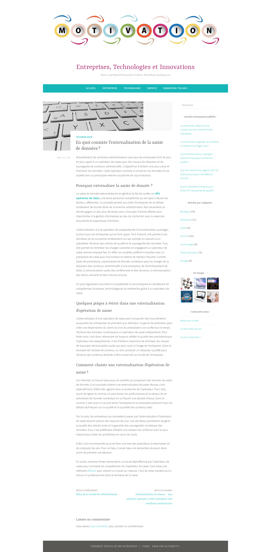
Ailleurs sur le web (189, 320)
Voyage (184, 260)
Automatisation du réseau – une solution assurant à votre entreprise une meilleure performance (149, 497)
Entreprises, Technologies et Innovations (135, 67)
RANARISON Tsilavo (175, 88)
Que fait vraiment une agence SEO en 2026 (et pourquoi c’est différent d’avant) (199, 174)
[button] (186, 284)
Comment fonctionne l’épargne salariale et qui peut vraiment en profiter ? (196, 158)
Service (152, 88)
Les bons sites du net (190, 328)
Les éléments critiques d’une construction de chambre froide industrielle (196, 129)
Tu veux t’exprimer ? (190, 337)
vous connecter (99, 526)
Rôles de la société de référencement (96, 492)
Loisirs (183, 227)
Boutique (185, 211)
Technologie (132, 88)
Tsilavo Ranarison (189, 252)
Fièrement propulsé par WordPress (114, 546)
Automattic (172, 546)
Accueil (91, 88)
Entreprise (110, 88)
